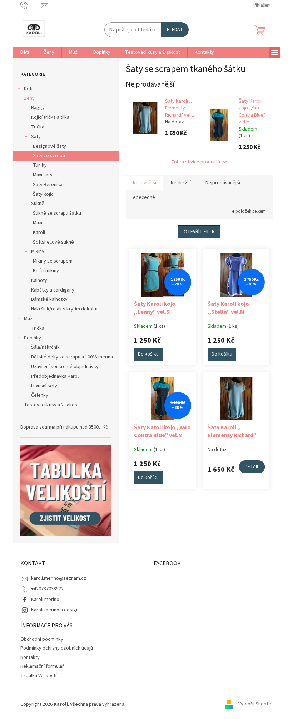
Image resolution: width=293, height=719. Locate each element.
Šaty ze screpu (49, 155)
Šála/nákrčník (45, 347)
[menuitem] (24, 52)
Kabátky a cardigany (52, 290)
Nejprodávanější (222, 182)
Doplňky (32, 338)
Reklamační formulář (42, 666)
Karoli (39, 232)
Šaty (36, 136)
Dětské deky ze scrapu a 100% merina (72, 357)
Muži (29, 318)
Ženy (29, 98)
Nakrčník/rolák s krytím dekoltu (64, 309)
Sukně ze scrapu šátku (57, 213)
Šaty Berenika (48, 184)
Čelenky (39, 395)
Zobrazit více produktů (195, 162)
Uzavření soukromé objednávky (65, 366)
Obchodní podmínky (41, 639)
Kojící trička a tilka (50, 117)
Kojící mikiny (46, 270)
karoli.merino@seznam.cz (58, 578)
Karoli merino (45, 599)
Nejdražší (181, 182)
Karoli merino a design (55, 609)
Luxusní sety (44, 386)
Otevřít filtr (199, 231)
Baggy (38, 107)
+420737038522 (47, 588)
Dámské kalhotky (49, 299)
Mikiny (37, 251)
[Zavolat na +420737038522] (30, 5)
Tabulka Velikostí (38, 675)
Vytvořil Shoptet (255, 704)
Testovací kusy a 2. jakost (51, 405)
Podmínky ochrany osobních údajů (56, 648)
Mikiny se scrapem (53, 261)
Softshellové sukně (53, 242)
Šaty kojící (44, 194)
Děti (28, 88)
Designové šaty (49, 146)
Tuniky (40, 165)
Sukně (37, 203)
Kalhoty (39, 280)
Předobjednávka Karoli (55, 376)
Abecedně (144, 197)
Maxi (37, 222)
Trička (37, 127)
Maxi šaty (43, 174)
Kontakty (30, 657)
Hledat (175, 29)
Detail (252, 466)
